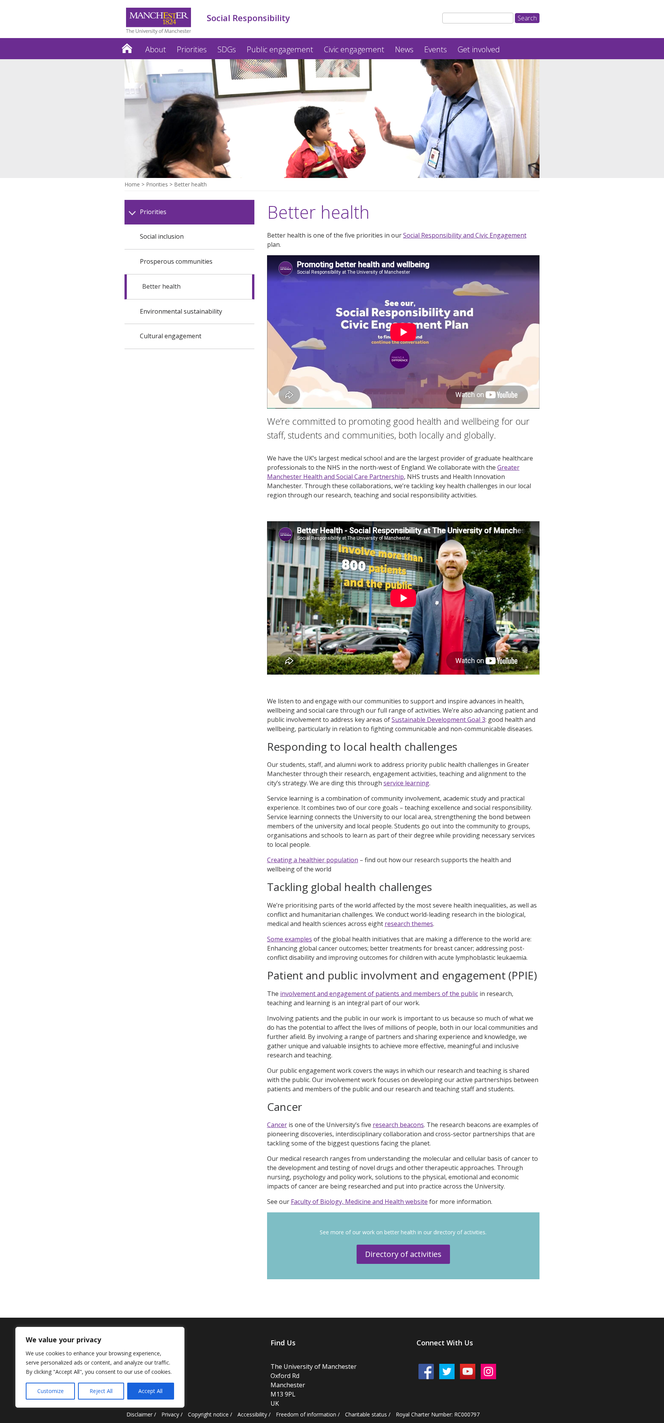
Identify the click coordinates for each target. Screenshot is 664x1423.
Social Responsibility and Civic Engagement (464, 235)
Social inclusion (162, 236)
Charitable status (366, 1414)
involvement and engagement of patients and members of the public (379, 993)
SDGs (226, 49)
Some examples (289, 939)
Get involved (479, 49)
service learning (406, 783)
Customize (50, 1391)
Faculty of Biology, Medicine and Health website (359, 1201)
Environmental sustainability (181, 311)
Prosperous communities (176, 261)
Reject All (101, 1391)
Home (126, 46)
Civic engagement (354, 49)
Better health (161, 286)
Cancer (277, 1124)
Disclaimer (139, 1414)
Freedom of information (306, 1414)
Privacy (170, 1414)
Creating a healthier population (312, 860)
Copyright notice (208, 1414)
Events (435, 49)
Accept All (150, 1391)
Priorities (192, 49)
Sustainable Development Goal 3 (438, 719)
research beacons (398, 1124)
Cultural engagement (170, 336)
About (155, 49)
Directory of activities (403, 1254)
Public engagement (280, 49)
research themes (409, 923)
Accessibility (252, 1414)
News (404, 49)
